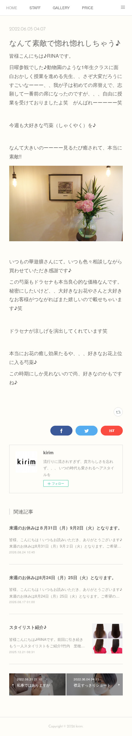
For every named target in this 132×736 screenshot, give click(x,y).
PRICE (87, 7)
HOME (11, 7)
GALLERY (61, 7)
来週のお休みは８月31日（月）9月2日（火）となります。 (65, 528)
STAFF (35, 7)
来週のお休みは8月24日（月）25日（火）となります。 (62, 577)
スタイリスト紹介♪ (27, 627)
